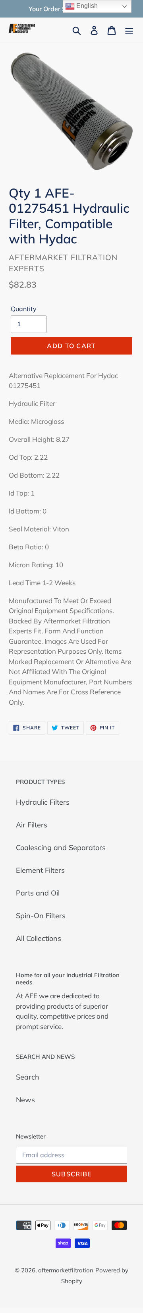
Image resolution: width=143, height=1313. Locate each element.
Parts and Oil (38, 893)
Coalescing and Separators (61, 847)
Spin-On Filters (41, 915)
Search (27, 1077)
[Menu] (129, 29)
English (86, 5)
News (25, 1099)
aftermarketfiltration (65, 1270)
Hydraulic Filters (43, 802)
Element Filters (40, 870)
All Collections (38, 938)
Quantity (24, 309)
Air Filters (31, 824)
